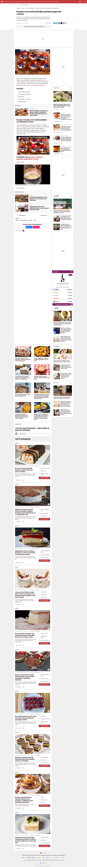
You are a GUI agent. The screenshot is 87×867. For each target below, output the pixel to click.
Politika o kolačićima (45, 860)
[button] (48, 23)
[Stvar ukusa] (5, 2)
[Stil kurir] (60, 857)
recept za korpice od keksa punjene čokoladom (33, 85)
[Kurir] (28, 857)
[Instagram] (43, 863)
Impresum (25, 860)
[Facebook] (40, 863)
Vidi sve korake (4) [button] (44, 805)
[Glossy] (63, 857)
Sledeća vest (43, 215)
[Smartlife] (56, 857)
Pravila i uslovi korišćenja (32, 860)
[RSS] (46, 863)
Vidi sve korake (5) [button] (44, 519)
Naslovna (18, 8)
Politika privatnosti (52, 860)
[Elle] (51, 857)
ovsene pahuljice (31, 125)
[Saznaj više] (71, 196)
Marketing (59, 860)
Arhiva (62, 860)
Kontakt (39, 860)
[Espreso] (32, 857)
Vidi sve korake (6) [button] (44, 477)
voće (35, 220)
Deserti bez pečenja (30, 8)
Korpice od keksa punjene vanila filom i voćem (30, 158)
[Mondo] (24, 857)
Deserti (23, 8)
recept (30, 220)
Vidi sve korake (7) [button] (44, 560)
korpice (43, 80)
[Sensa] (47, 857)
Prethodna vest (22, 215)
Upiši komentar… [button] (22, 433)
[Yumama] (38, 857)
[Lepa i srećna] (43, 857)
